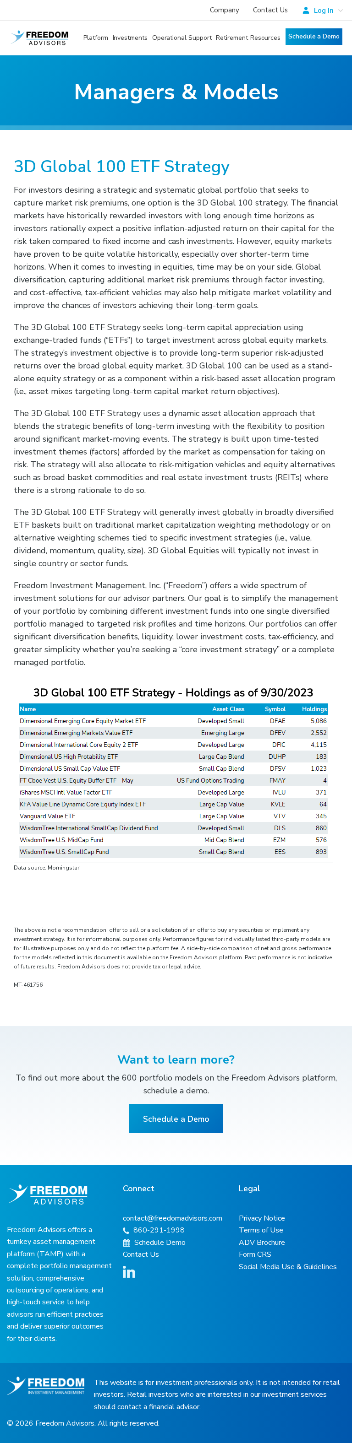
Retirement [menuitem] (232, 37)
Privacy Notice (262, 1218)
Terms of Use (261, 1230)
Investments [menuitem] (130, 37)
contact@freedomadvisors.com (172, 1218)
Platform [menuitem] (95, 37)
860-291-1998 (158, 1230)
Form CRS (255, 1254)
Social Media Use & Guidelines (288, 1267)
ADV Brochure (262, 1243)
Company (224, 10)
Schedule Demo (159, 1243)
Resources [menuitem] (265, 37)
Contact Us (270, 10)
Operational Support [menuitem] (182, 37)
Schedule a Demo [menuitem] (314, 36)
